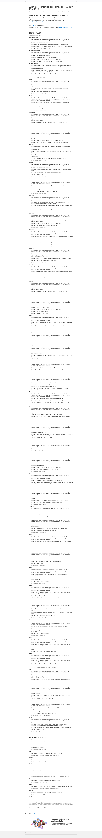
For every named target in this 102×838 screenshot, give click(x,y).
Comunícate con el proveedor (68, 804)
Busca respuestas (54, 828)
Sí (34, 813)
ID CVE (33, 25)
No (40, 813)
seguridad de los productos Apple (65, 27)
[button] (74, 1)
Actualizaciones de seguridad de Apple (40, 21)
